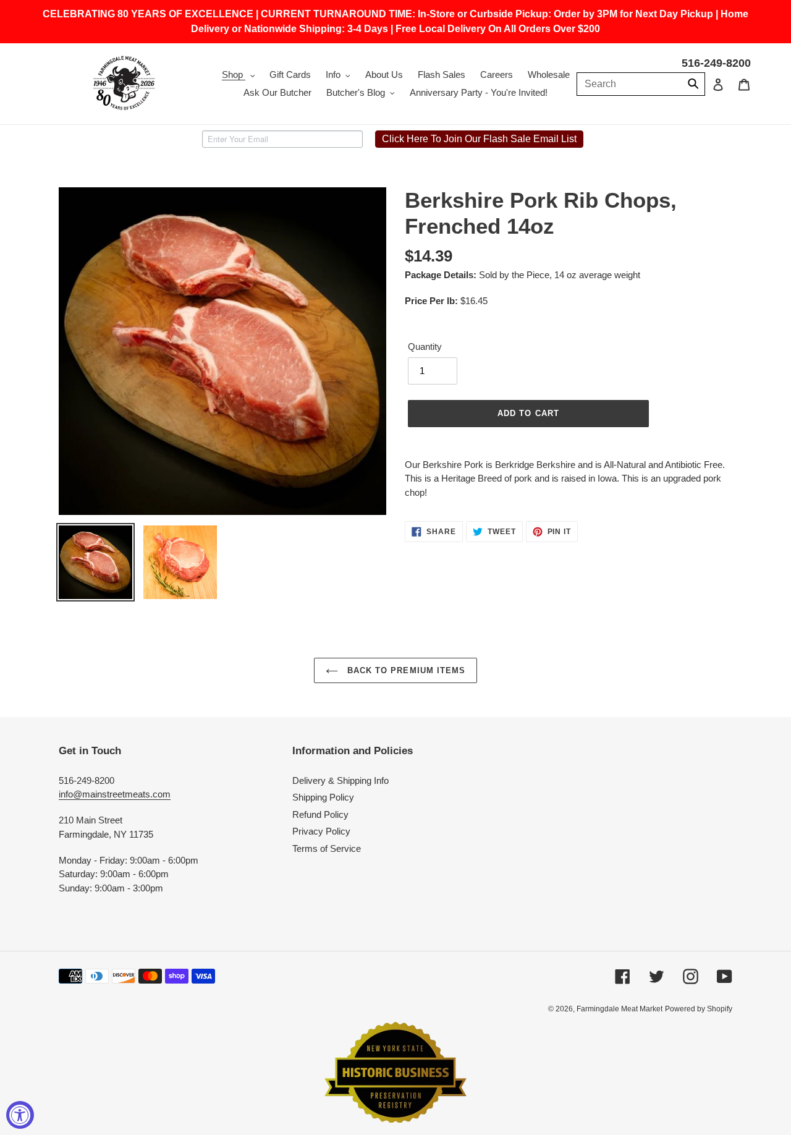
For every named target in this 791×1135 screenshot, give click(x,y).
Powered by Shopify (698, 1009)
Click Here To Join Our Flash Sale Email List (479, 139)
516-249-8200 (716, 63)
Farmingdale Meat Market (619, 1009)
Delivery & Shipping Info (340, 780)
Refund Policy (320, 814)
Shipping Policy (323, 797)
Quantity (425, 346)
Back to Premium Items (404, 670)
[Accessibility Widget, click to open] (20, 1115)
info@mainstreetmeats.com (115, 794)
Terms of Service (326, 848)
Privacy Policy (321, 831)
